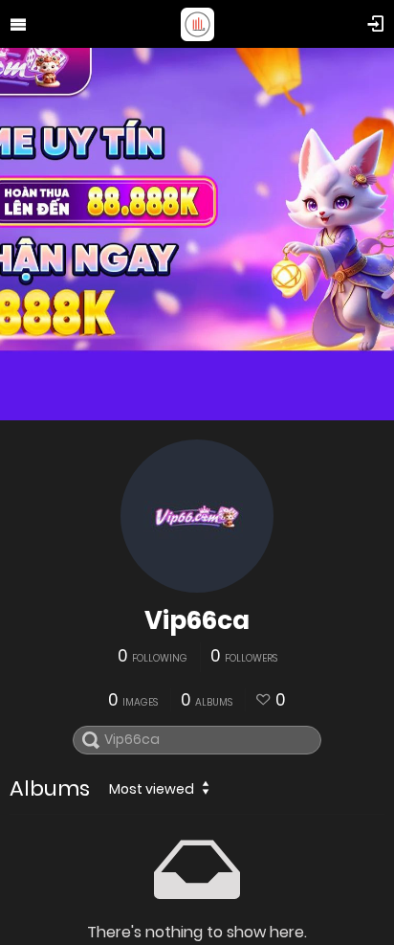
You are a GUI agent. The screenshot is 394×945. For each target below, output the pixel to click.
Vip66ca (197, 620)
